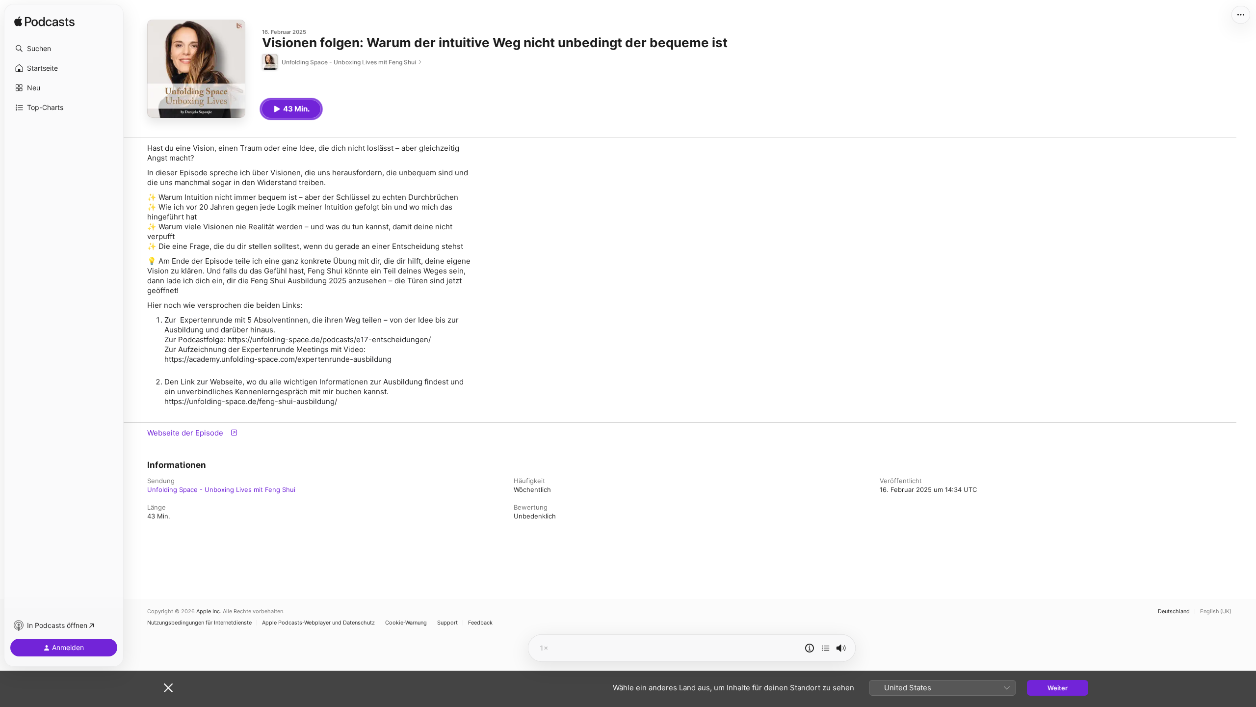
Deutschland (1174, 611)
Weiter (1057, 688)
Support (447, 622)
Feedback (480, 622)
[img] (44, 22)
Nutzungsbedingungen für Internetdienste (199, 622)
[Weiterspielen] (826, 648)
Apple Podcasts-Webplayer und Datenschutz (318, 622)
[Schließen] (168, 687)
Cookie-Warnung (406, 622)
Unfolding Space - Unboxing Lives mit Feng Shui (221, 489)
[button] (64, 48)
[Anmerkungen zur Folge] (809, 648)
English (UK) (1215, 611)
